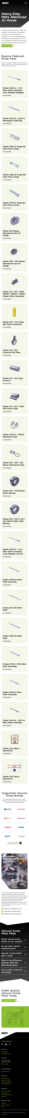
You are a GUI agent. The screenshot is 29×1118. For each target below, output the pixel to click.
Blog (2, 1107)
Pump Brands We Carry (6, 1094)
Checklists (3, 1103)
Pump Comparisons (5, 1105)
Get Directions (4, 1064)
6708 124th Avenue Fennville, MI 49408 (5, 1061)
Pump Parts (4, 1096)
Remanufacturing (5, 1071)
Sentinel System (5, 1093)
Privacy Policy (4, 1114)
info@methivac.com (5, 1053)
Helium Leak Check (5, 1080)
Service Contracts (5, 1078)
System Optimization (6, 1083)
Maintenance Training (6, 1082)
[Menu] (26, 3)
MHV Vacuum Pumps (6, 1091)
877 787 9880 (4, 1052)
